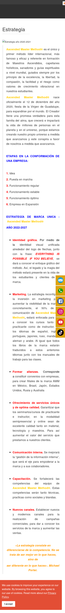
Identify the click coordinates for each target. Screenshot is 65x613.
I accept (8, 603)
